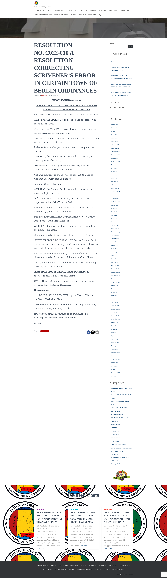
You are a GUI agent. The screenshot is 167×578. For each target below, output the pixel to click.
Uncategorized (115, 464)
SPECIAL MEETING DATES (118, 444)
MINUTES (76, 10)
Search (112, 43)
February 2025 (115, 185)
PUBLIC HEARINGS (116, 434)
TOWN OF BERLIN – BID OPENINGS (121, 448)
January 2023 (115, 269)
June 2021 (114, 329)
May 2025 (114, 175)
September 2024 (115, 202)
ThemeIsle (130, 574)
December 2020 (115, 349)
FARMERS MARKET (125, 10)
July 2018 (114, 376)
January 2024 (115, 228)
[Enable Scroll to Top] (163, 574)
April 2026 (114, 138)
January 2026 (115, 148)
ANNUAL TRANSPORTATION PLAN (121, 395)
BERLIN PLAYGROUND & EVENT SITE (43, 14)
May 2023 (114, 255)
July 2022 (114, 289)
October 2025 (115, 158)
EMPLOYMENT (68, 10)
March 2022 (114, 302)
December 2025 (115, 151)
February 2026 (115, 144)
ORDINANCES (93, 10)
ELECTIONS (73, 14)
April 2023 (114, 259)
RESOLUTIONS (84, 10)
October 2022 (115, 279)
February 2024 (115, 225)
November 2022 (115, 275)
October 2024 (115, 198)
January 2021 (115, 346)
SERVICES (50, 10)
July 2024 (114, 208)
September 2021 (115, 319)
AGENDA (113, 391)
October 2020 (115, 356)
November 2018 (115, 373)
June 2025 (114, 171)
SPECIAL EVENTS (103, 10)
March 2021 (114, 339)
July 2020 (114, 366)
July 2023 (114, 248)
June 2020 (114, 369)
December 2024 (115, 191)
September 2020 (115, 359)
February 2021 (115, 342)
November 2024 (115, 195)
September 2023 (115, 242)
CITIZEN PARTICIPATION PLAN (120, 418)
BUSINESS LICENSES (113, 10)
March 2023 (114, 262)
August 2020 (114, 362)
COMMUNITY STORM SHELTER (61, 14)
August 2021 (114, 322)
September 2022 (115, 282)
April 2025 (114, 178)
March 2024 (114, 222)
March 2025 (114, 181)
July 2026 (114, 128)
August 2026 (114, 124)
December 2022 (115, 272)
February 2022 (115, 305)
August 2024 (114, 205)
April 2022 (114, 299)
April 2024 (114, 218)
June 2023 (114, 252)
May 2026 (114, 135)
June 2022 (114, 292)
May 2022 (114, 295)
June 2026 (114, 131)
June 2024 (114, 212)
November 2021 (115, 312)
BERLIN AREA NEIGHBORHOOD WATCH (87, 14)
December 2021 (115, 309)
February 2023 (115, 265)
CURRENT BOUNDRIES (40, 10)
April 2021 (114, 336)
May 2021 (113, 332)
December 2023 (115, 232)
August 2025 (114, 165)
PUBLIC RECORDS (59, 10)
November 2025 (115, 155)
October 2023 (115, 238)
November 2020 (115, 352)
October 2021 (115, 316)
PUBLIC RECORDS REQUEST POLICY (121, 388)
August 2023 (114, 245)
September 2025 (115, 161)
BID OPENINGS (115, 411)
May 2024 (114, 215)
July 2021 (113, 326)
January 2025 (115, 188)
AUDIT (113, 398)
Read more (41, 548)
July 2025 (114, 168)
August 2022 (114, 285)
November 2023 (115, 235)
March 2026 (114, 141)
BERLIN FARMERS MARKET (119, 408)
